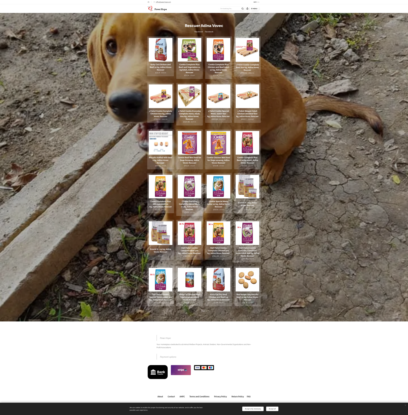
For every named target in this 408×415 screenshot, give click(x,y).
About (160, 396)
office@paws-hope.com (163, 2)
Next (203, 311)
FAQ (249, 396)
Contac (171, 396)
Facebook (199, 32)
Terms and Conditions (199, 396)
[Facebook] (148, 2)
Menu (255, 9)
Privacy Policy (220, 396)
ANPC (182, 396)
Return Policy (238, 396)
